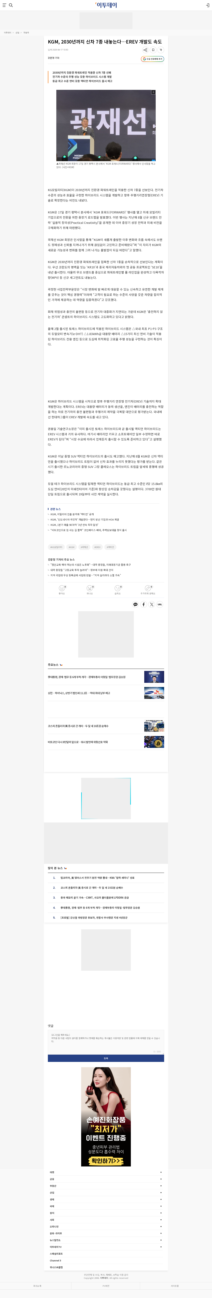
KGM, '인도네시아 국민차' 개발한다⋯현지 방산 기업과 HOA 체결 (85, 519)
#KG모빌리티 (56, 547)
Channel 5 (55, 1260)
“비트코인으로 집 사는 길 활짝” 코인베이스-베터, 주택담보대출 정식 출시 (89, 530)
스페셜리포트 (56, 1253)
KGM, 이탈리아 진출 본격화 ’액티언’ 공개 (72, 514)
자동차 (26, 32)
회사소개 (37, 1285)
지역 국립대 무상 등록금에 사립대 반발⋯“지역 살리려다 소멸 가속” (86, 575)
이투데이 (7, 32)
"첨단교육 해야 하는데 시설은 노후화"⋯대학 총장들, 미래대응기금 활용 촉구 (91, 564)
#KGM (71, 547)
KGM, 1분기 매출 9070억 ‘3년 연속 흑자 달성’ (74, 524)
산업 (17, 32)
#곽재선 (84, 547)
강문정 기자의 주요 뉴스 (61, 559)
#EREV (97, 547)
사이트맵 (175, 1285)
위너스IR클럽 (56, 1267)
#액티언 (110, 547)
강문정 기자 (53, 57)
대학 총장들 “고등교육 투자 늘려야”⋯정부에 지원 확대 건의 (82, 570)
